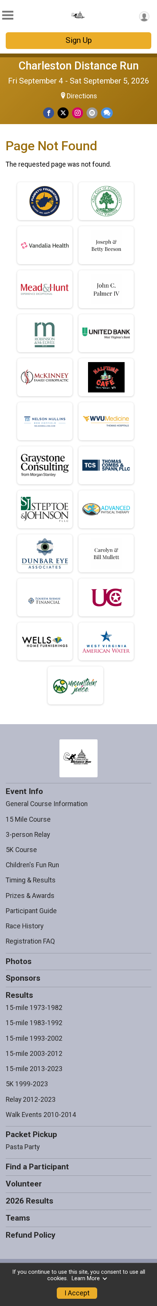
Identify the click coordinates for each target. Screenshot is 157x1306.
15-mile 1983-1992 (34, 1023)
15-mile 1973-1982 (34, 1007)
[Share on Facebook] (48, 112)
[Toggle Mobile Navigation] (7, 15)
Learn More (86, 1278)
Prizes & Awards (30, 896)
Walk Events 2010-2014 (41, 1115)
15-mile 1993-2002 (34, 1038)
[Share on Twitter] (63, 112)
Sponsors (23, 978)
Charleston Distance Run (79, 65)
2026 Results (29, 1200)
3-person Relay (28, 834)
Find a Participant (37, 1166)
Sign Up (79, 40)
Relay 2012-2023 (31, 1099)
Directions (82, 96)
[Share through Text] (107, 112)
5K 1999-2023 (27, 1084)
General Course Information (47, 804)
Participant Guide (31, 911)
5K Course (21, 850)
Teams (18, 1218)
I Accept (77, 1293)
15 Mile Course (28, 819)
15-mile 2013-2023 (34, 1069)
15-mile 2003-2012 (34, 1053)
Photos (19, 961)
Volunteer (24, 1183)
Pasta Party (23, 1147)
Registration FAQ (30, 941)
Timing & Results (31, 880)
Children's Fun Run (32, 865)
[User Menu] (144, 16)
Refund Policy (30, 1235)
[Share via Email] (92, 112)
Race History (24, 926)
